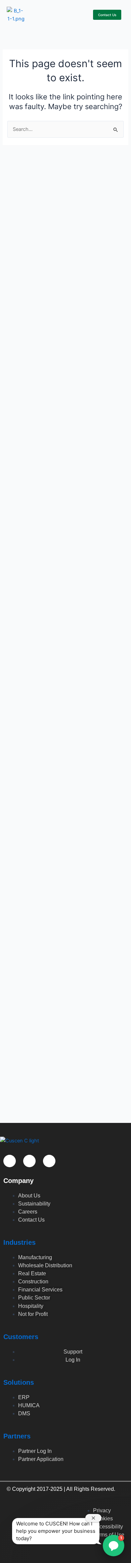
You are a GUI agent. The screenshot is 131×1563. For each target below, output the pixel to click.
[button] (84, 17)
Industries (19, 1242)
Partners (17, 1436)
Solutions (18, 1382)
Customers (20, 1336)
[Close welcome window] (93, 1518)
